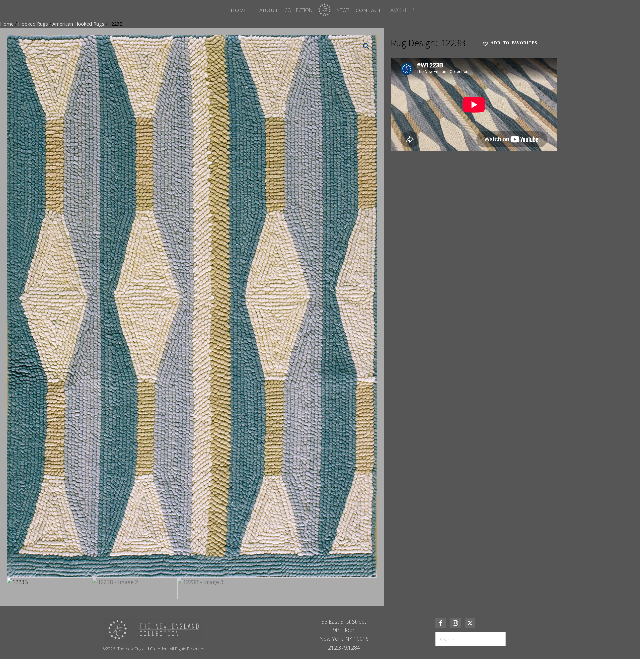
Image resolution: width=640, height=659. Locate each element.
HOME (239, 10)
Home (7, 23)
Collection (298, 10)
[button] (366, 46)
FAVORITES (401, 10)
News (343, 10)
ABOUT (268, 10)
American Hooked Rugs (78, 23)
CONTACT (368, 10)
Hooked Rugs (33, 23)
